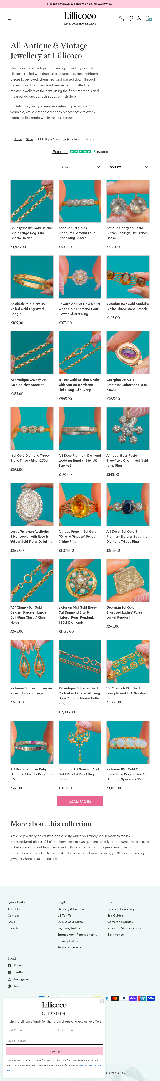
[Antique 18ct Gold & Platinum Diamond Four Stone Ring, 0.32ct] (80, 201)
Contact (13, 915)
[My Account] (139, 18)
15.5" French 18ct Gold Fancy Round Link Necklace (127, 690)
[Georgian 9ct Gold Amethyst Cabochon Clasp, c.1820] (128, 352)
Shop (29, 139)
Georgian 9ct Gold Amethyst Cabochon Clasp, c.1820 (127, 384)
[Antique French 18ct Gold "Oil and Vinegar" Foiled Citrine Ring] (80, 504)
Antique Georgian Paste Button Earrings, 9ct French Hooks (127, 232)
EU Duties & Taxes (70, 922)
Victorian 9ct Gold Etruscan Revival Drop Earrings (31, 690)
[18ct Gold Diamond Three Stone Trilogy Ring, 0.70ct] (32, 428)
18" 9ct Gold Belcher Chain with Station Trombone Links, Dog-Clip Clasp (79, 384)
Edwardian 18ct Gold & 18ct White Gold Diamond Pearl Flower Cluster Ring (79, 308)
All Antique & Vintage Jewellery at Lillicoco (66, 139)
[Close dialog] (102, 1001)
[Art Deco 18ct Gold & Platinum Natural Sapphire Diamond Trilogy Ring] (128, 504)
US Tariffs (64, 915)
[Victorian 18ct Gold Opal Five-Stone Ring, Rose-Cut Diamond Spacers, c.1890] (128, 742)
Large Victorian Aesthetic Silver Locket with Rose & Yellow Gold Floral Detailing (31, 536)
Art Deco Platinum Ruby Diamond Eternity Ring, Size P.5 (31, 773)
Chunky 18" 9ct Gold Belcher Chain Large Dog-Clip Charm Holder (31, 232)
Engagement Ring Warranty (77, 934)
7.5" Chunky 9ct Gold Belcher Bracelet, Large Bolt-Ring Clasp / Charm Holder (29, 614)
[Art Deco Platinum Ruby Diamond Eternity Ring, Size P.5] (32, 742)
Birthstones (116, 934)
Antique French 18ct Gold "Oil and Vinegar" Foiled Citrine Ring (77, 536)
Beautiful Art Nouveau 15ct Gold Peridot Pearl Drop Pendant (79, 773)
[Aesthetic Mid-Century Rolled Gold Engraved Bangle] (32, 277)
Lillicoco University (121, 909)
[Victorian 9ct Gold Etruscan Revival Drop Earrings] (32, 661)
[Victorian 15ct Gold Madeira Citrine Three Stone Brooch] (128, 277)
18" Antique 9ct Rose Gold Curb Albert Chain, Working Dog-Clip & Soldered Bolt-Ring (79, 695)
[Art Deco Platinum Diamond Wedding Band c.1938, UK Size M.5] (80, 428)
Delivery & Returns (71, 909)
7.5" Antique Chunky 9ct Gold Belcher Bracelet (28, 382)
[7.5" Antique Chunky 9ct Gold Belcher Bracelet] (32, 352)
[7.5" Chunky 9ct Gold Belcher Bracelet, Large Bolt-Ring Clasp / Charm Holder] (32, 580)
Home (18, 139)
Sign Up (54, 1051)
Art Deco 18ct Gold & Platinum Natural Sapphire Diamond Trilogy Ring (127, 536)
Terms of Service (69, 947)
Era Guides (115, 915)
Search (13, 928)
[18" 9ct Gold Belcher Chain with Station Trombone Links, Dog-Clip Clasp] (80, 352)
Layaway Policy (69, 928)
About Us (14, 909)
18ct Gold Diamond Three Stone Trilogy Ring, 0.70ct (29, 457)
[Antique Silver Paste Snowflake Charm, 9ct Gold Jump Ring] (128, 428)
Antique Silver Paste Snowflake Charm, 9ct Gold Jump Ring (127, 460)
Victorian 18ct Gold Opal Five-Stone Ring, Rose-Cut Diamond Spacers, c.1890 (126, 773)
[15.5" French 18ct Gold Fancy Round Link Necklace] (128, 661)
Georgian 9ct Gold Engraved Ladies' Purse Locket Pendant (124, 612)
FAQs (11, 922)
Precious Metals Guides (124, 928)
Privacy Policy (68, 941)
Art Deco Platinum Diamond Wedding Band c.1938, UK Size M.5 (80, 460)
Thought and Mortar (110, 1073)
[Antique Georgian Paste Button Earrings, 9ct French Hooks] (128, 201)
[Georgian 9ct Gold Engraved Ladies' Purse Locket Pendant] (128, 580)
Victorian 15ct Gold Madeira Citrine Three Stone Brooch (127, 306)
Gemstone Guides (120, 922)
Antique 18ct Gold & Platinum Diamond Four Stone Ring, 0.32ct (77, 232)
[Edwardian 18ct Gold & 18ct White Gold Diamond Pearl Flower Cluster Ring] (80, 277)
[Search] (121, 18)
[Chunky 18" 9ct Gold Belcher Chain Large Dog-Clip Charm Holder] (32, 201)
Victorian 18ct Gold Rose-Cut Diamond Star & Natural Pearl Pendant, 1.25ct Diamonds (78, 614)
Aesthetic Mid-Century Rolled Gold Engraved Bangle (27, 308)
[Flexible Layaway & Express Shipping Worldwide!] (80, 3)
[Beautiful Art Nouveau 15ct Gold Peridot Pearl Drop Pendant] (80, 742)
